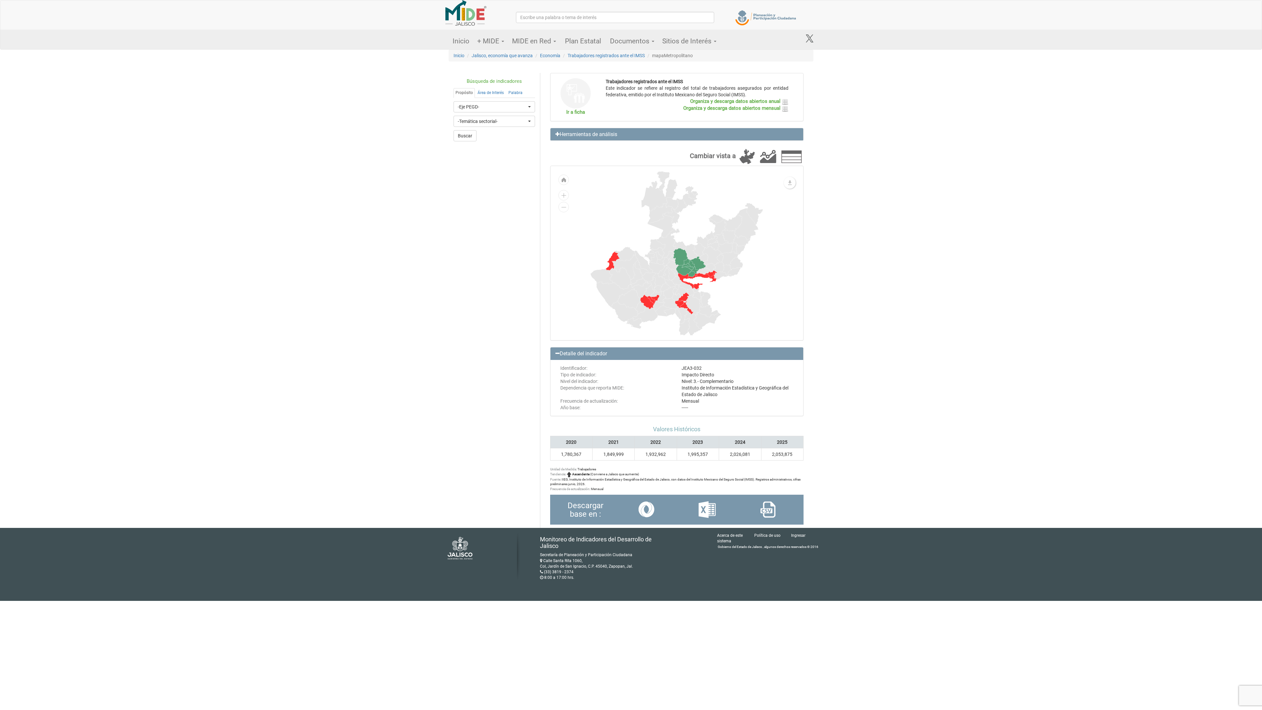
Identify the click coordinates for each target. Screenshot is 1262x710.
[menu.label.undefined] (790, 183)
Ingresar (798, 535)
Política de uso (767, 535)
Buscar (465, 135)
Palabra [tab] (515, 92)
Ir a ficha (575, 112)
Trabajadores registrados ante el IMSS (606, 55)
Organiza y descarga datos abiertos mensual (732, 108)
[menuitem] (647, 301)
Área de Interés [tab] (491, 92)
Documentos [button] (630, 41)
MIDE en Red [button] (532, 41)
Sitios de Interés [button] (687, 41)
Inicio (461, 41)
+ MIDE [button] (489, 41)
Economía (550, 55)
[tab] (677, 134)
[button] (677, 134)
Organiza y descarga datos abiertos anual (736, 101)
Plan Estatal (583, 41)
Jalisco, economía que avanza (502, 55)
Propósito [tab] (464, 92)
